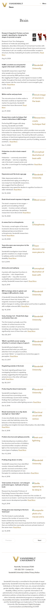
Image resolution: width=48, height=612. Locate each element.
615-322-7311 (19, 569)
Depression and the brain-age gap (14, 174)
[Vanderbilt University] (24, 559)
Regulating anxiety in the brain (13, 366)
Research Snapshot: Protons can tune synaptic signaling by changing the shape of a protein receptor (15, 35)
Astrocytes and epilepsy (10, 268)
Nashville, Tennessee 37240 (24, 567)
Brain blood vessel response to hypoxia (15, 199)
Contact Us (29, 569)
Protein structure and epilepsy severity (15, 437)
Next (39, 540)
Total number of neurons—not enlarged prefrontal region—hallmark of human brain (16, 485)
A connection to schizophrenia (12, 222)
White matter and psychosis (12, 94)
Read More (11, 85)
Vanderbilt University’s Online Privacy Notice (24, 572)
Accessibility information (11, 600)
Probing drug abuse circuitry (12, 460)
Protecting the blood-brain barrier (14, 389)
